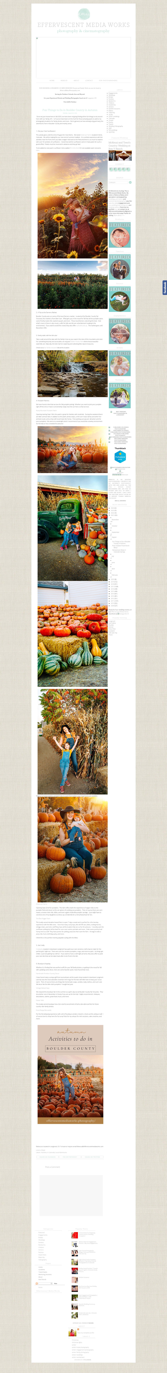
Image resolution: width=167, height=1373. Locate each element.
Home (52, 80)
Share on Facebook (48, 1157)
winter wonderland (78, 1357)
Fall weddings (113, 130)
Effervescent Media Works (120, 612)
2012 (113, 598)
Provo (110, 635)
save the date (113, 203)
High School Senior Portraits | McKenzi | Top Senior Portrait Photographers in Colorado (87, 1261)
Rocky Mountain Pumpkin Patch (46, 410)
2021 (113, 515)
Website (64, 80)
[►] (122, 518)
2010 (113, 603)
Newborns (112, 101)
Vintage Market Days (42, 988)
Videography (42, 1260)
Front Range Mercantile (43, 1010)
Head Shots (42, 1255)
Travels (111, 124)
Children (111, 103)
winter (74, 1345)
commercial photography (117, 201)
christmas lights (77, 1342)
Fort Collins (112, 623)
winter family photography (80, 1352)
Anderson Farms (86, 135)
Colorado (112, 118)
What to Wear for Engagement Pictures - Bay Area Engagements (88, 1242)
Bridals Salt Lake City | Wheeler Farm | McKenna (88, 1313)
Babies (111, 111)
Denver (111, 627)
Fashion (41, 1252)
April (113, 569)
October (114, 526)
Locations (41, 1269)
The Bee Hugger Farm (43, 918)
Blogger (91, 1323)
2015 (113, 591)
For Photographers (108, 80)
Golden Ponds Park (76, 341)
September (115, 532)
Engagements (113, 93)
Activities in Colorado (48, 1152)
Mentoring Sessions (45, 1274)
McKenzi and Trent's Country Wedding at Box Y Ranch (119, 145)
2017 (113, 586)
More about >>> (119, 215)
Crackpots (39, 949)
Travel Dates (42, 1272)
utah (110, 128)
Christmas (75, 1340)
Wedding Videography (116, 126)
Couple (111, 120)
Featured (41, 1232)
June (113, 562)
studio (111, 114)
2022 (113, 513)
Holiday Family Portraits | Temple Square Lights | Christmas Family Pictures (88, 1270)
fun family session (50, 348)
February (115, 575)
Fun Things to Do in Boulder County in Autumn (121, 542)
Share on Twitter (92, 1157)
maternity (112, 113)
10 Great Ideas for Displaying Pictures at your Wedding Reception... (87, 1234)
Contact (89, 80)
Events (111, 122)
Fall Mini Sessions (114, 109)
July (113, 556)
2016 (113, 589)
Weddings (112, 95)
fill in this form (74, 148)
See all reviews (120, 500)
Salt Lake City (113, 633)
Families (111, 99)
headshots (112, 105)
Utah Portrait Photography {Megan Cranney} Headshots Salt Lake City (87, 1252)
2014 (113, 594)
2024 (113, 508)
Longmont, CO (91, 98)
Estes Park (112, 629)
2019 (113, 582)
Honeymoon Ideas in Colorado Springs (119, 551)
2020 (113, 579)
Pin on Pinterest (70, 1157)
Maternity (41, 1257)
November (115, 520)
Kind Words (42, 1279)
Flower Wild (40, 1000)
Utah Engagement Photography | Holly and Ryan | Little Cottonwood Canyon (88, 1296)
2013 (113, 596)
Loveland (112, 631)
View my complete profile (85, 1333)
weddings (112, 199)
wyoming (111, 132)
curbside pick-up (81, 325)
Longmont (112, 621)
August (114, 537)
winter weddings (114, 116)
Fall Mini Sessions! (84, 1277)
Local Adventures (61, 1152)
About (76, 80)
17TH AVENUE (87, 1359)
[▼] (122, 535)
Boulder (111, 625)
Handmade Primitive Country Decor (47, 973)
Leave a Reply (40, 1150)
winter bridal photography (80, 1347)
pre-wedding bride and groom (118, 205)
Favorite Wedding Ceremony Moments (87, 1305)
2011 (113, 601)
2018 (113, 584)
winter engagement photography (82, 1350)
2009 (113, 606)
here (37, 150)
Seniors (111, 107)
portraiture (119, 199)
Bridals (111, 97)
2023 (113, 510)
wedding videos (114, 207)
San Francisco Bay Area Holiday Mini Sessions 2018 (88, 1287)
